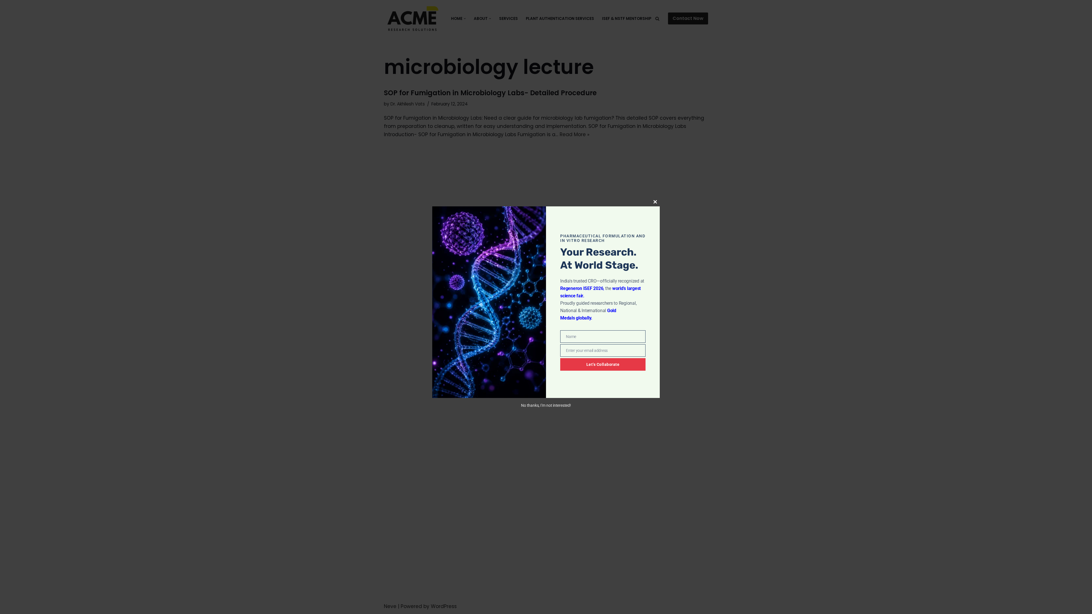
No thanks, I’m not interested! (546, 405)
